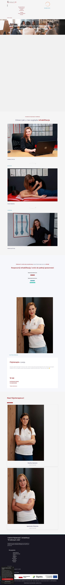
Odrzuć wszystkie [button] (7, 581)
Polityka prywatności (9, 577)
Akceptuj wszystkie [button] (7, 579)
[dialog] (7, 575)
